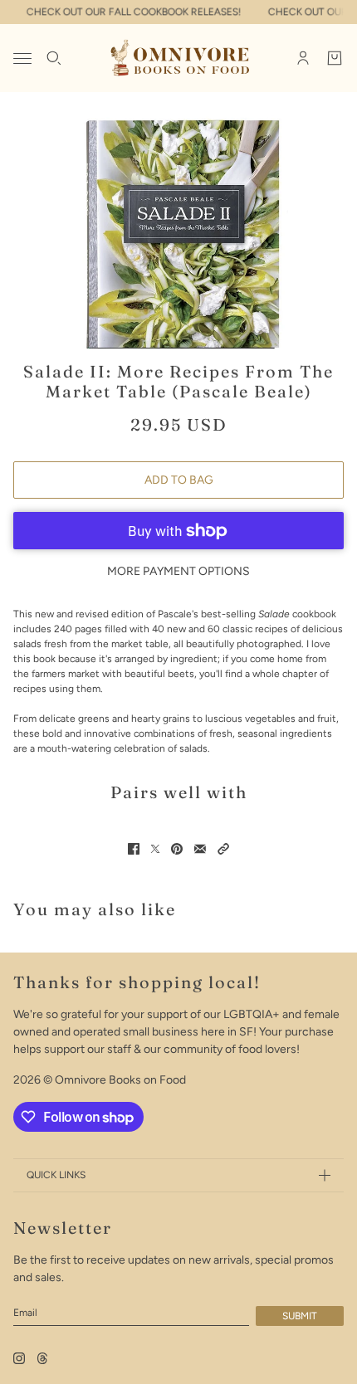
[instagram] (19, 1358)
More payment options (178, 571)
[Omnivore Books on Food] (179, 58)
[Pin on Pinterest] (177, 849)
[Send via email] (200, 849)
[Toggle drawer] (22, 58)
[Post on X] (155, 848)
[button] (223, 849)
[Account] (303, 58)
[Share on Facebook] (134, 849)
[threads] (42, 1358)
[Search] (54, 58)
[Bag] (334, 58)
